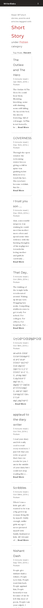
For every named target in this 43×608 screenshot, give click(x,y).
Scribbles (19, 488)
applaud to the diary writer (21, 419)
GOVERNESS (22, 138)
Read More (23, 127)
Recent (27, 53)
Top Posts (17, 53)
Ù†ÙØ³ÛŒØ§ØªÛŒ (27, 339)
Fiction (23, 42)
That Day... (20, 272)
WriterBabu (10, 4)
